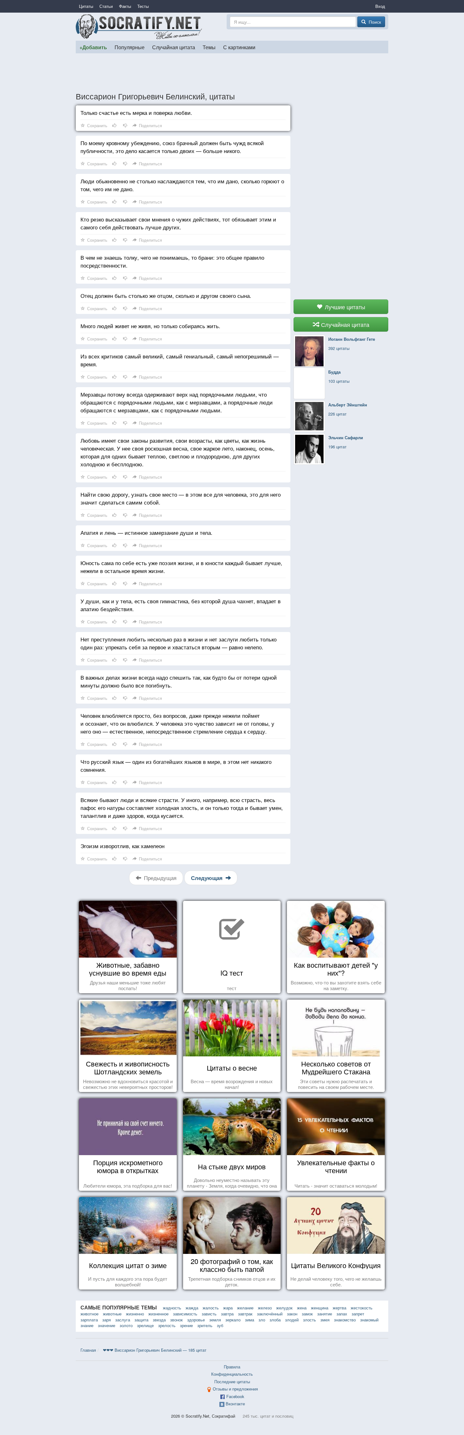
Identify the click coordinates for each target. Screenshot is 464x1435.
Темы (209, 47)
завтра (227, 1314)
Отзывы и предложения (235, 1389)
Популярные (130, 47)
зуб (220, 1325)
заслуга (122, 1320)
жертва (339, 1308)
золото (126, 1325)
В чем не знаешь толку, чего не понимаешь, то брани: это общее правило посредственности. (172, 261)
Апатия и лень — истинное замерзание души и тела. (146, 532)
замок (307, 1314)
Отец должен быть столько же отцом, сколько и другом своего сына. (165, 295)
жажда (192, 1308)
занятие (324, 1314)
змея (325, 1320)
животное (89, 1314)
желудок (284, 1308)
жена (301, 1308)
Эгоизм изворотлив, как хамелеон (122, 846)
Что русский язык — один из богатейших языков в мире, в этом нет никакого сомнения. (175, 765)
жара (228, 1308)
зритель (204, 1325)
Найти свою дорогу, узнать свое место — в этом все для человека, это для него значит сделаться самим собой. (180, 498)
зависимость (185, 1314)
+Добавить (93, 47)
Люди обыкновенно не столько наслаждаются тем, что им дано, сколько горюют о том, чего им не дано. (182, 185)
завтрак (245, 1314)
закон (292, 1314)
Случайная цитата (173, 47)
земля (215, 1320)
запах (341, 1314)
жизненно (135, 1314)
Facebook (235, 1396)
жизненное (158, 1314)
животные (112, 1314)
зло (262, 1320)
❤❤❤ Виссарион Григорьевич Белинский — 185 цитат (154, 1350)
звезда (159, 1320)
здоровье (196, 1320)
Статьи (106, 6)
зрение (186, 1325)
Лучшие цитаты (344, 307)
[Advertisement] (232, 72)
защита (141, 1320)
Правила (232, 1367)
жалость (211, 1308)
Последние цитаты (232, 1382)
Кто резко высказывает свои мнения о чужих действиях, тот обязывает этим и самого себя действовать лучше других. (178, 223)
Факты (125, 6)
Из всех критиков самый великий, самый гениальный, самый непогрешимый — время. (179, 360)
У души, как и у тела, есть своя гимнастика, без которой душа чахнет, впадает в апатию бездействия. (180, 605)
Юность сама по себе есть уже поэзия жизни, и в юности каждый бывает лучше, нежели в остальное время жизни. (181, 567)
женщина (319, 1308)
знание (86, 1325)
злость (309, 1320)
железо (265, 1308)
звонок (176, 1320)
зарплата (89, 1320)
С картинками (239, 47)
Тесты (143, 6)
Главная (88, 1350)
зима (249, 1320)
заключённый (270, 1314)
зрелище (145, 1325)
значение (106, 1325)
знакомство (345, 1320)
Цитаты (86, 6)
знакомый (369, 1320)
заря (106, 1320)
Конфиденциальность (232, 1374)
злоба (275, 1320)
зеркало (233, 1320)
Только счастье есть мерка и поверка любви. (136, 112)
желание (245, 1308)
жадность (172, 1308)
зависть (209, 1314)
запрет (358, 1314)
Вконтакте (235, 1404)
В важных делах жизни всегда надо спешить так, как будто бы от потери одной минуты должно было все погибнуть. (178, 681)
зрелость (166, 1325)
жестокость (361, 1308)
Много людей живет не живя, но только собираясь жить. (150, 326)
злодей (292, 1320)
